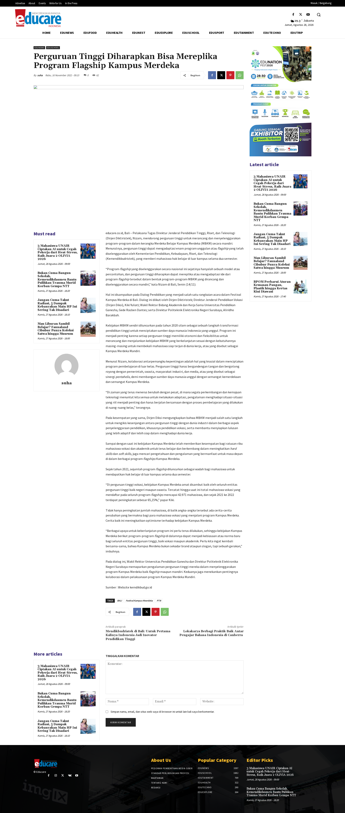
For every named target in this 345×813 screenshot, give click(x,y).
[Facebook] (293, 14)
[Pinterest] (230, 75)
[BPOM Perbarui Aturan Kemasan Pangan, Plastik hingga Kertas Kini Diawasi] (300, 287)
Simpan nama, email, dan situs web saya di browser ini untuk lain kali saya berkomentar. (162, 711)
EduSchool (53, 47)
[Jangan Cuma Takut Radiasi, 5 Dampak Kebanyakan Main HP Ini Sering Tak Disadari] (88, 305)
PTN (159, 600)
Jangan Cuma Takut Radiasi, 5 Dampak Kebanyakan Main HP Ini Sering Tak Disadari (57, 305)
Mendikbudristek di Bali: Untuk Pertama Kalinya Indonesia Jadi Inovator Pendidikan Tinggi (138, 635)
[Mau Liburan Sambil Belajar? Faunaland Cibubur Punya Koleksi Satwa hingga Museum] (88, 329)
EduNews (39, 47)
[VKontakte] (69, 775)
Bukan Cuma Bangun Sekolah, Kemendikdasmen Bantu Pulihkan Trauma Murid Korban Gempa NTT (57, 279)
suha (40, 75)
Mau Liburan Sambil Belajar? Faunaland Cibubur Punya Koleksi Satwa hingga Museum (56, 329)
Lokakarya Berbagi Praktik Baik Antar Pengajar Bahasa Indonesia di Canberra (211, 633)
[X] (300, 14)
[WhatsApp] (240, 75)
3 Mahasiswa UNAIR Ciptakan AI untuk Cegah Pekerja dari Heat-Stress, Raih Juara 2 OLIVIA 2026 (58, 252)
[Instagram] (55, 775)
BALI (119, 600)
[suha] (66, 366)
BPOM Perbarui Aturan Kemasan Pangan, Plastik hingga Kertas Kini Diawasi (272, 287)
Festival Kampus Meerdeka (139, 600)
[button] (318, 14)
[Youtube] (308, 14)
